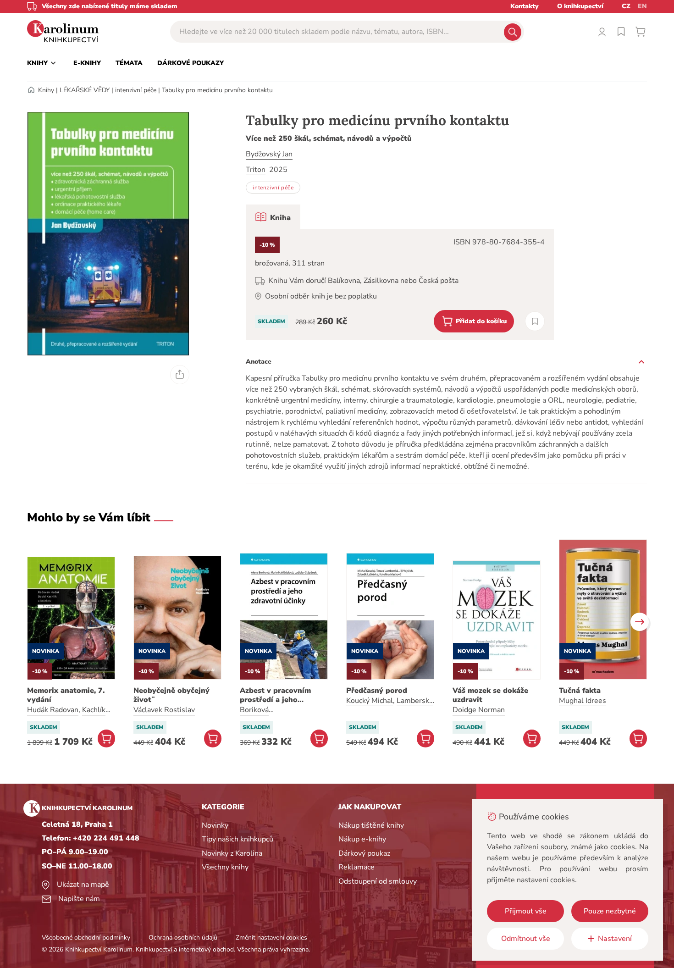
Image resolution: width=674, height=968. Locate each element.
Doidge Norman (479, 710)
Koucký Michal (369, 701)
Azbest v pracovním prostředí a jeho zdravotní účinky (275, 695)
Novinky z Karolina (232, 853)
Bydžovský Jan (269, 154)
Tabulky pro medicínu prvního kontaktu (217, 90)
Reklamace (356, 867)
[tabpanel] (400, 284)
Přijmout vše (526, 911)
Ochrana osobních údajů (183, 937)
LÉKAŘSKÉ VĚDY (85, 90)
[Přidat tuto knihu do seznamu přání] (535, 321)
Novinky (215, 825)
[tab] (273, 217)
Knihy (46, 90)
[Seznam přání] (621, 31)
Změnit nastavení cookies (271, 937)
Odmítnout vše (525, 939)
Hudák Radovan (52, 710)
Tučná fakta (580, 690)
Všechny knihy (225, 867)
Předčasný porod (376, 690)
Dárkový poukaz (364, 853)
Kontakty (524, 6)
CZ (626, 6)
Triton (255, 170)
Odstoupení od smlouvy (377, 881)
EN (642, 6)
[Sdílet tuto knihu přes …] (179, 374)
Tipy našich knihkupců (237, 839)
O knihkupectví (580, 6)
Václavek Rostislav (164, 710)
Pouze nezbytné (610, 911)
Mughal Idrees (582, 701)
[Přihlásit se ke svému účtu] (602, 31)
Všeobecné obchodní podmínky (86, 937)
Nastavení (615, 939)
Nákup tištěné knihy (371, 825)
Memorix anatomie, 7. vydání (66, 695)
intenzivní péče (135, 90)
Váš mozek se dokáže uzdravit (490, 695)
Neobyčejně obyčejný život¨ (171, 695)
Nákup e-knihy (362, 839)
